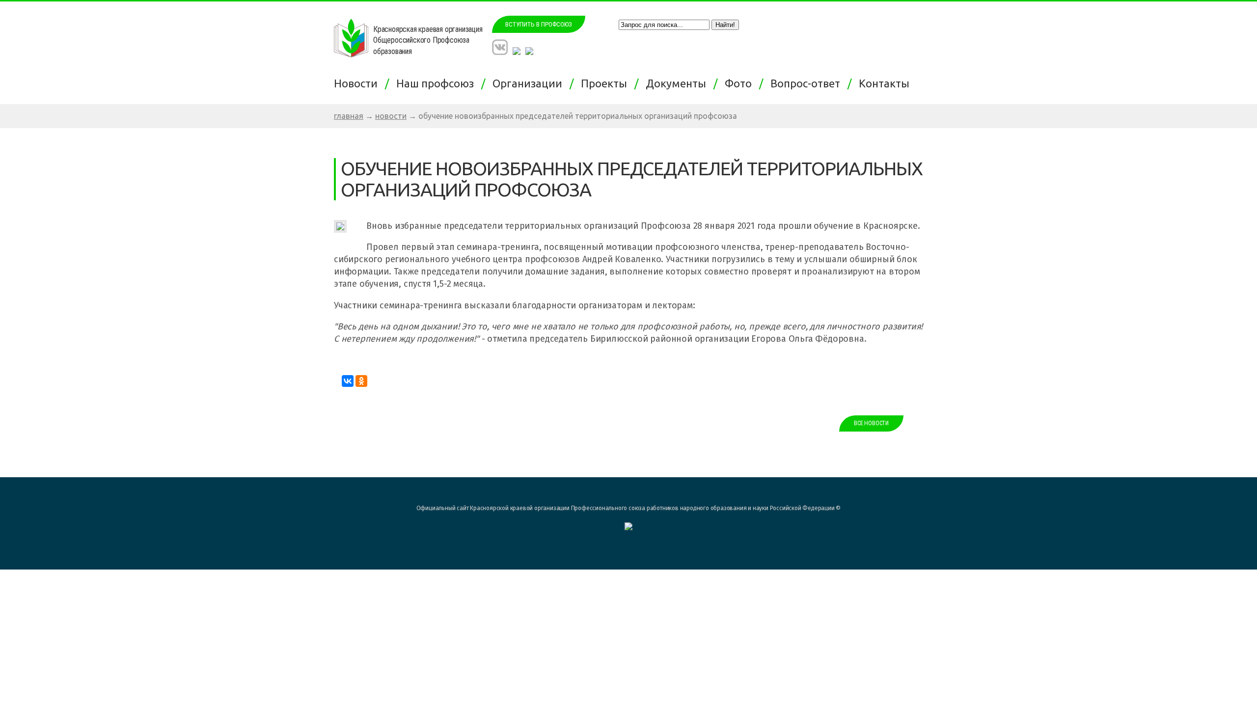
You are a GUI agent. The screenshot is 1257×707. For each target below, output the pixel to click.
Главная (348, 115)
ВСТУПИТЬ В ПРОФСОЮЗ (538, 24)
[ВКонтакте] (348, 381)
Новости (358, 83)
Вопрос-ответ (807, 83)
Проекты (606, 83)
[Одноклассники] (361, 381)
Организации (529, 83)
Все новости (871, 423)
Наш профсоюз (437, 83)
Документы (678, 83)
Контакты (886, 83)
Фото (741, 83)
